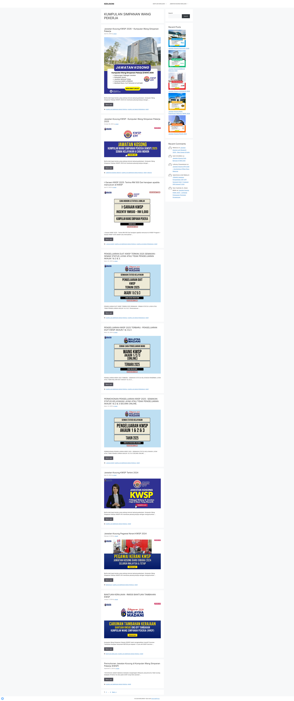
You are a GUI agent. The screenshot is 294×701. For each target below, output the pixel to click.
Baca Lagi (109, 104)
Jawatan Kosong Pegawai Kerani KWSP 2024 (125, 533)
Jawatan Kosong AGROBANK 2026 (179, 91)
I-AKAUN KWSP (110, 244)
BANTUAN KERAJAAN (159, 4)
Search (170, 13)
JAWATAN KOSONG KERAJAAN (178, 4)
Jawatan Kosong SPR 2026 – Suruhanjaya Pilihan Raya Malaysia (181, 169)
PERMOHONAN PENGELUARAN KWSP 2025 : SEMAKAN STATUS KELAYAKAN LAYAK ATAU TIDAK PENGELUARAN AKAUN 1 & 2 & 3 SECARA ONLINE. (131, 401)
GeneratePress (155, 698)
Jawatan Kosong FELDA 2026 (177, 134)
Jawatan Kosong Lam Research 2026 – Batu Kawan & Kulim (181, 150)
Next (114, 692)
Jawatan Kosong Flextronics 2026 (178, 48)
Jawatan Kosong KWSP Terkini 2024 (121, 472)
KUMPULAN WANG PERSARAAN (136, 109)
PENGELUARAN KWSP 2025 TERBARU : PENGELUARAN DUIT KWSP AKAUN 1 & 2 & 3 (130, 328)
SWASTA (149, 172)
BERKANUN (109, 584)
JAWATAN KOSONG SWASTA (113, 172)
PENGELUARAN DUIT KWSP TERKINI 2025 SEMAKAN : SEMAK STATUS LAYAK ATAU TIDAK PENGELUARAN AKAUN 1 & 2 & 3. (130, 256)
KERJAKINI (109, 4)
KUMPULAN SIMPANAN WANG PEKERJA (116, 109)
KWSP (147, 109)
